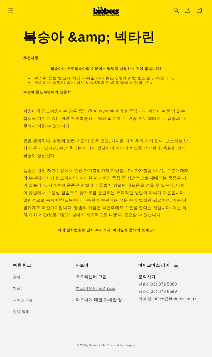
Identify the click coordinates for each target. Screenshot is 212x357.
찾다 (16, 277)
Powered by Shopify (121, 345)
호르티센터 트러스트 (96, 288)
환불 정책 (21, 312)
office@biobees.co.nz (175, 299)
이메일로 (120, 230)
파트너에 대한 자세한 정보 (101, 299)
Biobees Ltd (97, 345)
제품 (16, 288)
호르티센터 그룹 (91, 277)
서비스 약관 (23, 300)
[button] (11, 10)
